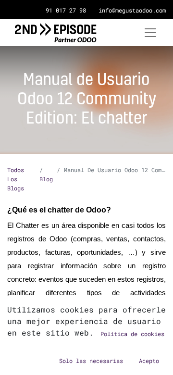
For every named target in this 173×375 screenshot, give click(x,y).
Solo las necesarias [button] (91, 360)
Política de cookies (132, 334)
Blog (46, 179)
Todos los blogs (15, 179)
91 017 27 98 (66, 10)
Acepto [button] (149, 360)
